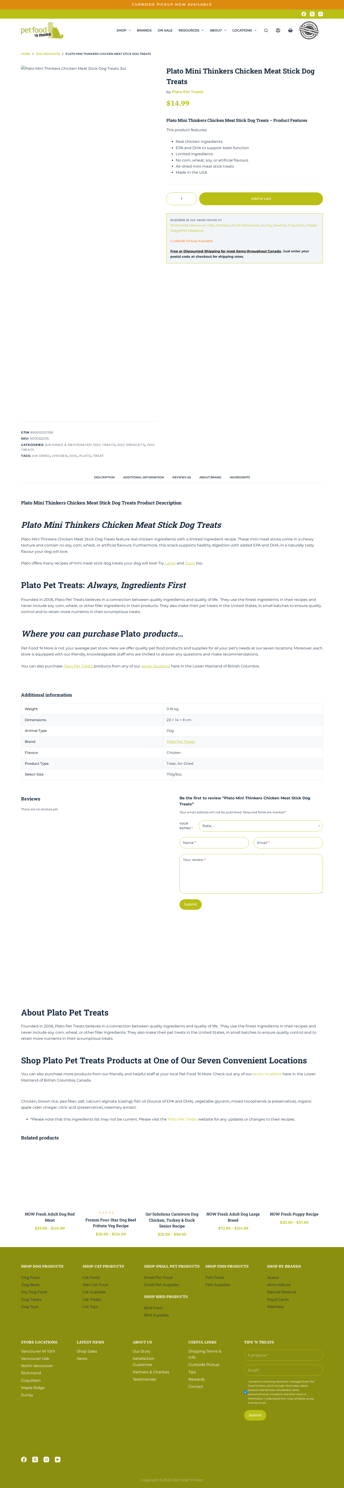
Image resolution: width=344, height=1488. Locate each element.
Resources (189, 30)
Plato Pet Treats (187, 92)
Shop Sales (87, 1351)
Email (263, 842)
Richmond (178, 225)
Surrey (266, 225)
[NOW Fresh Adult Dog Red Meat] (49, 1176)
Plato (85, 456)
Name (189, 842)
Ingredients (240, 477)
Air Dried (41, 456)
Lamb (170, 563)
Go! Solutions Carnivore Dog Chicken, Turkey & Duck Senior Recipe (172, 1220)
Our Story (141, 1351)
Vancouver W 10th (38, 1351)
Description (104, 477)
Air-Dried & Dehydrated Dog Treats (80, 445)
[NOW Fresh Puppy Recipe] (294, 1176)
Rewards (196, 1379)
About (216, 30)
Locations (242, 30)
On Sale (165, 30)
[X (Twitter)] (312, 14)
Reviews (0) (181, 477)
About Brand (210, 477)
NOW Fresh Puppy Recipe (294, 1214)
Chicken (60, 456)
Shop (121, 30)
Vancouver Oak (201, 225)
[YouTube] (57, 1459)
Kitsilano (223, 225)
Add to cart (308, 8)
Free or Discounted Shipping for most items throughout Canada (225, 251)
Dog (73, 456)
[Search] (266, 30)
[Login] (278, 30)
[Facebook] (303, 14)
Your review (194, 859)
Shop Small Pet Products (172, 1266)
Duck (190, 563)
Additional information (143, 477)
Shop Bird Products (166, 1296)
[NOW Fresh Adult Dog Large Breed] (233, 1176)
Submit (190, 904)
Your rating (186, 826)
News (82, 1358)
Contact (195, 1386)
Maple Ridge (33, 1387)
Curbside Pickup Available (191, 241)
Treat (98, 456)
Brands (144, 30)
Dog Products (131, 445)
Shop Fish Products (227, 1266)
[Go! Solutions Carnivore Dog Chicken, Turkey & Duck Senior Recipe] (172, 1176)
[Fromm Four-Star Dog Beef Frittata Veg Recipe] (110, 1176)
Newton (279, 225)
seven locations (155, 666)
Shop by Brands (284, 1266)
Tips (192, 1372)
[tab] (104, 477)
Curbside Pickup (203, 1364)
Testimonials (144, 1379)
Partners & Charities (151, 1372)
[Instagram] (320, 14)
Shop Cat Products (103, 1266)
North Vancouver (245, 225)
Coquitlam (296, 225)
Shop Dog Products (42, 1266)
